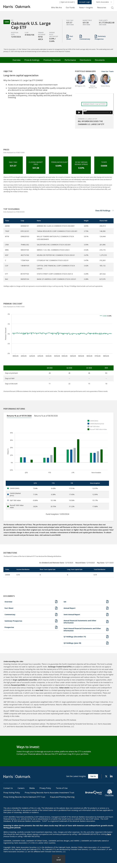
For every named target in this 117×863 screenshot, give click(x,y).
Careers (21, 788)
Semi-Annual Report (72, 614)
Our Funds (70, 7)
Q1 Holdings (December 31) (75, 637)
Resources (101, 7)
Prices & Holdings (31, 60)
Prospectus (9, 627)
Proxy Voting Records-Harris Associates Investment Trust (49, 792)
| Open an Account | (67, 2)
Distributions (85, 60)
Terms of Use (62, 788)
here (109, 834)
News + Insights (86, 7)
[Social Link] (106, 776)
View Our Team (107, 71)
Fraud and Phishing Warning (62, 797)
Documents (100, 60)
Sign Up (93, 776)
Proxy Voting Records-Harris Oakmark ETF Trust (24, 797)
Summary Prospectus (100, 37)
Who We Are (56, 7)
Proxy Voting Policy (11, 792)
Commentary (85, 39)
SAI (65, 602)
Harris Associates (102, 2)
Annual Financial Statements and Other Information (80, 621)
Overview (16, 60)
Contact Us (8, 788)
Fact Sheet (69, 37)
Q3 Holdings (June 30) (72, 643)
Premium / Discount (52, 60)
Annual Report (69, 608)
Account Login (84, 2)
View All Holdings (102, 211)
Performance (70, 60)
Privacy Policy (45, 788)
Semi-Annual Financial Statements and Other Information (82, 629)
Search (112, 8)
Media (32, 788)
